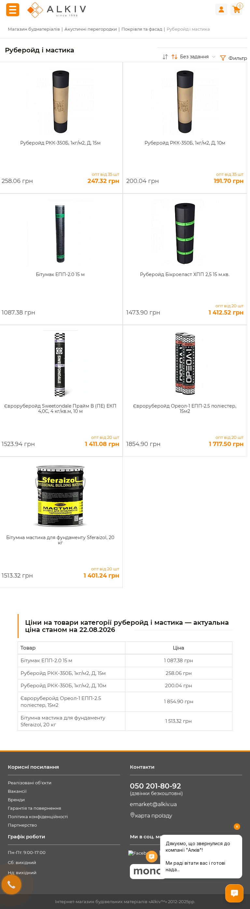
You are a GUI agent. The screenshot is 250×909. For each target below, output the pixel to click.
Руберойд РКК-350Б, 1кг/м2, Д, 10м (63, 685)
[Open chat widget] (234, 893)
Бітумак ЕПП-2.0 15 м (46, 660)
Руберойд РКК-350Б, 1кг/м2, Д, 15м (63, 673)
